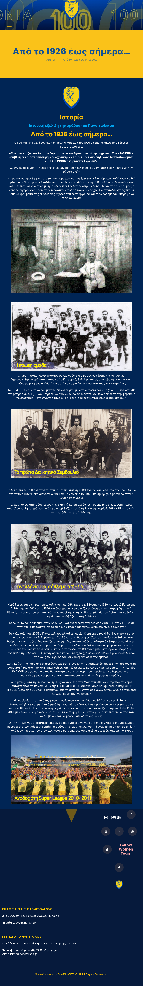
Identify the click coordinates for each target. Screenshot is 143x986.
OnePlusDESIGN (68, 974)
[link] (71, 10)
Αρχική (51, 60)
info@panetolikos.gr (24, 954)
